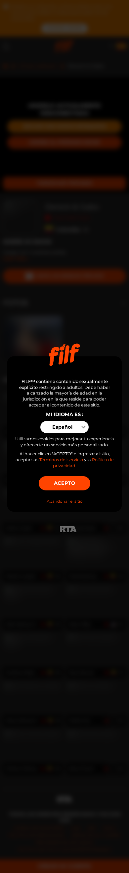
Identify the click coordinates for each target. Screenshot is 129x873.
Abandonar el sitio (65, 501)
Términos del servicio (61, 459)
